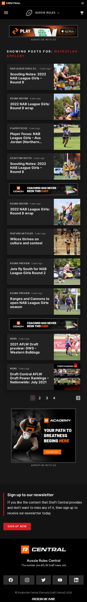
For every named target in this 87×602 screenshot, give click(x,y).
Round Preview (20, 263)
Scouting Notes (21, 158)
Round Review (19, 98)
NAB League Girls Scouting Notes (24, 69)
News (13, 339)
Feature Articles (21, 233)
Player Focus (18, 128)
